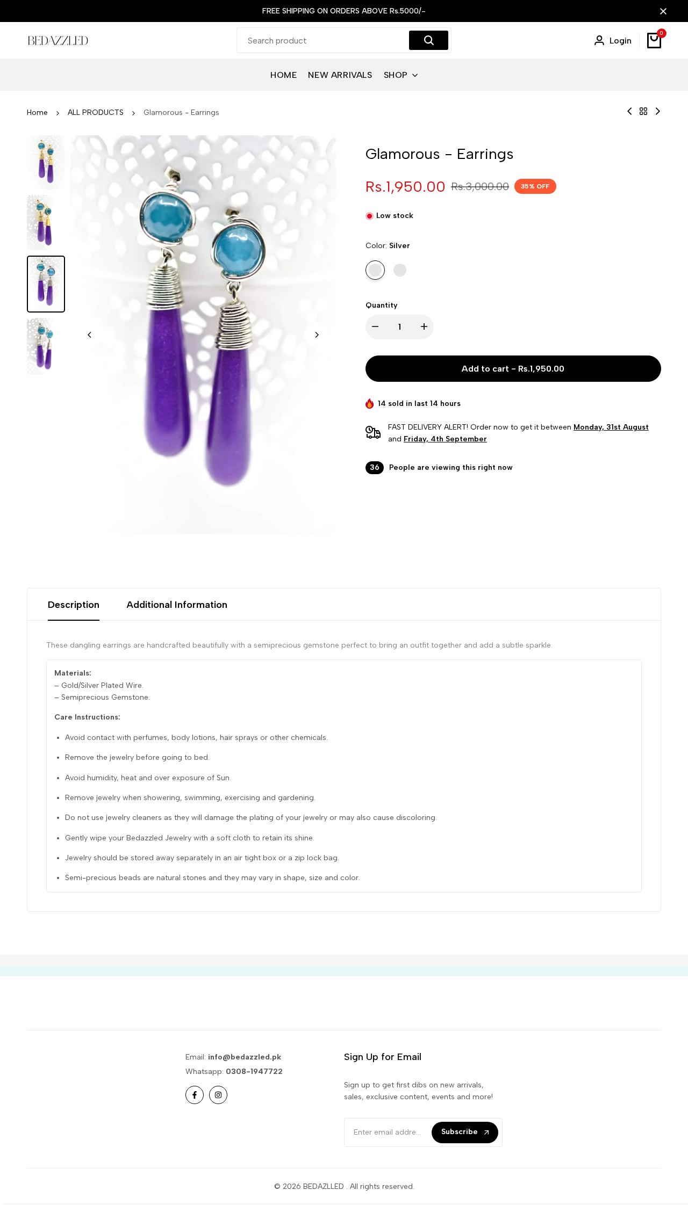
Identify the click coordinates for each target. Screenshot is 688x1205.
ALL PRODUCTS (96, 112)
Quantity (382, 305)
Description (73, 605)
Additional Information (176, 605)
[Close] (661, 11)
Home (37, 112)
